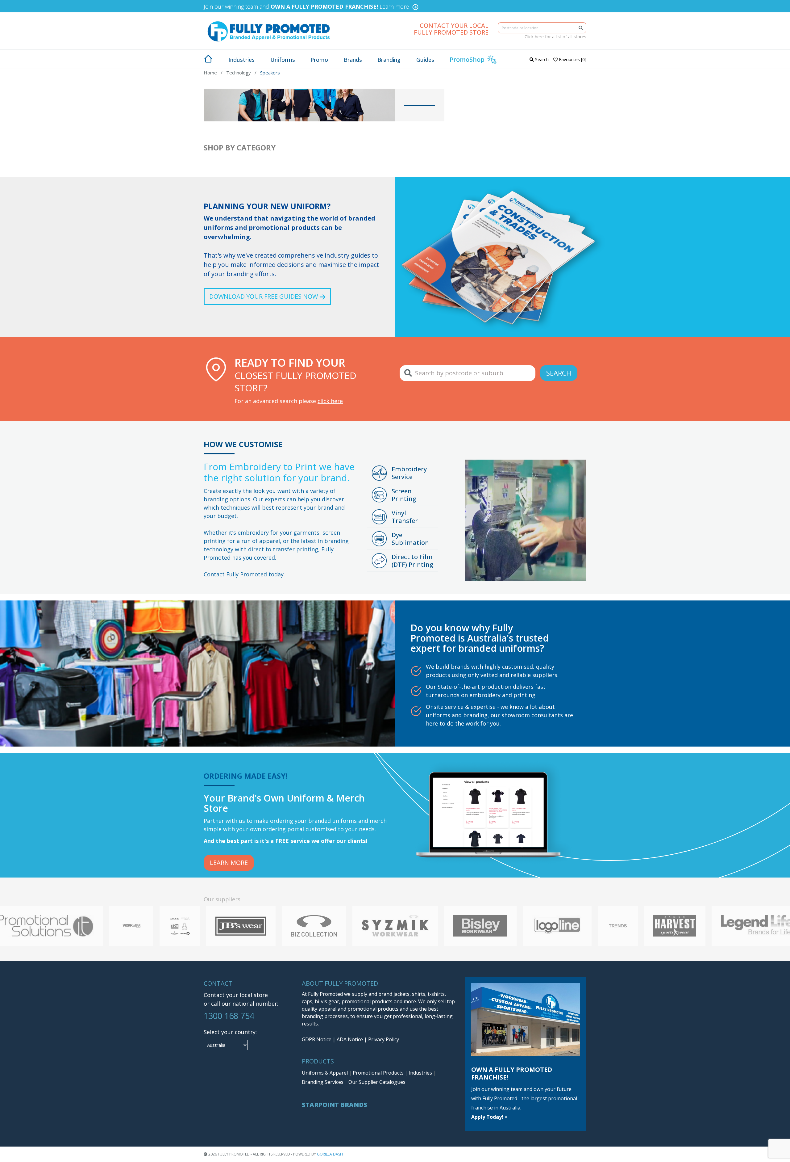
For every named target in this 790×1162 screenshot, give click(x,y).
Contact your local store (236, 995)
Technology (238, 72)
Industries (421, 1072)
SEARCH (558, 372)
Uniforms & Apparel (325, 1072)
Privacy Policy (383, 1039)
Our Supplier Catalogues (377, 1082)
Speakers (270, 72)
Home (210, 72)
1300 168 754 (229, 1015)
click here (330, 401)
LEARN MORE (229, 862)
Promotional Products (379, 1072)
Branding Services (323, 1082)
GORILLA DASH (330, 1154)
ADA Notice (350, 1039)
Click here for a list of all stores (555, 37)
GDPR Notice (316, 1039)
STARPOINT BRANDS (334, 1105)
